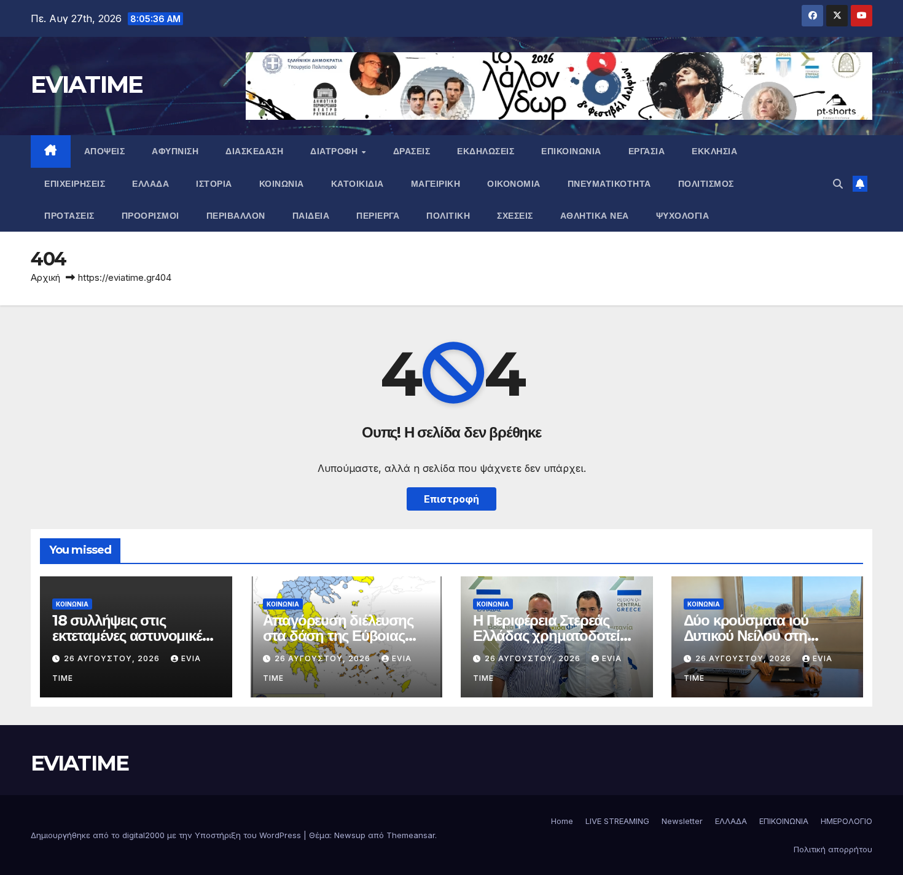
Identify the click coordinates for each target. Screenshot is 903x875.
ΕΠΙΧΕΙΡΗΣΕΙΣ (74, 183)
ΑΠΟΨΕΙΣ (104, 151)
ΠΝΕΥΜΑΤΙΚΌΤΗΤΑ (609, 183)
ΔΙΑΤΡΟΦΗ (335, 151)
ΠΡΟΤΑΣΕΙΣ (69, 215)
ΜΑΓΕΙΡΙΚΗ (436, 183)
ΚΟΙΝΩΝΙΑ (281, 183)
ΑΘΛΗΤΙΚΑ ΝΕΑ (594, 215)
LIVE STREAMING (617, 821)
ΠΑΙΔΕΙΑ (311, 215)
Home (562, 821)
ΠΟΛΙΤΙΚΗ (448, 215)
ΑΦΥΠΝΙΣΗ (175, 151)
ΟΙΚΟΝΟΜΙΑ (514, 183)
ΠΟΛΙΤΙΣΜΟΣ (706, 183)
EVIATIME (87, 84)
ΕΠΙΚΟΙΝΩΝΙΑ (571, 151)
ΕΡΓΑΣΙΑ (646, 151)
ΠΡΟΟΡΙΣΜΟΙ (150, 215)
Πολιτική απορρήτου (833, 849)
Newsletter (682, 821)
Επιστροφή (451, 499)
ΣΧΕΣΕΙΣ (515, 215)
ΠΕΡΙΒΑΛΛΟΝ (235, 215)
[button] (838, 184)
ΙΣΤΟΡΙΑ (214, 183)
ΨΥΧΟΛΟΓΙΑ (683, 215)
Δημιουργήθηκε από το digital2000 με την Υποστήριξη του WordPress (167, 835)
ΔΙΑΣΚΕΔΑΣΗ (254, 151)
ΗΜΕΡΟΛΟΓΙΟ (846, 821)
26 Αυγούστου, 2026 (113, 658)
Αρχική (45, 277)
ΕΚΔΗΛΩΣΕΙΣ (485, 151)
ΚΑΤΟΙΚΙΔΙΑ (357, 183)
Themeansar (410, 835)
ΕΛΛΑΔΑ (150, 183)
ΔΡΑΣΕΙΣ (412, 151)
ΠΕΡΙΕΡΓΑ (377, 215)
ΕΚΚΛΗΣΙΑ (714, 151)
